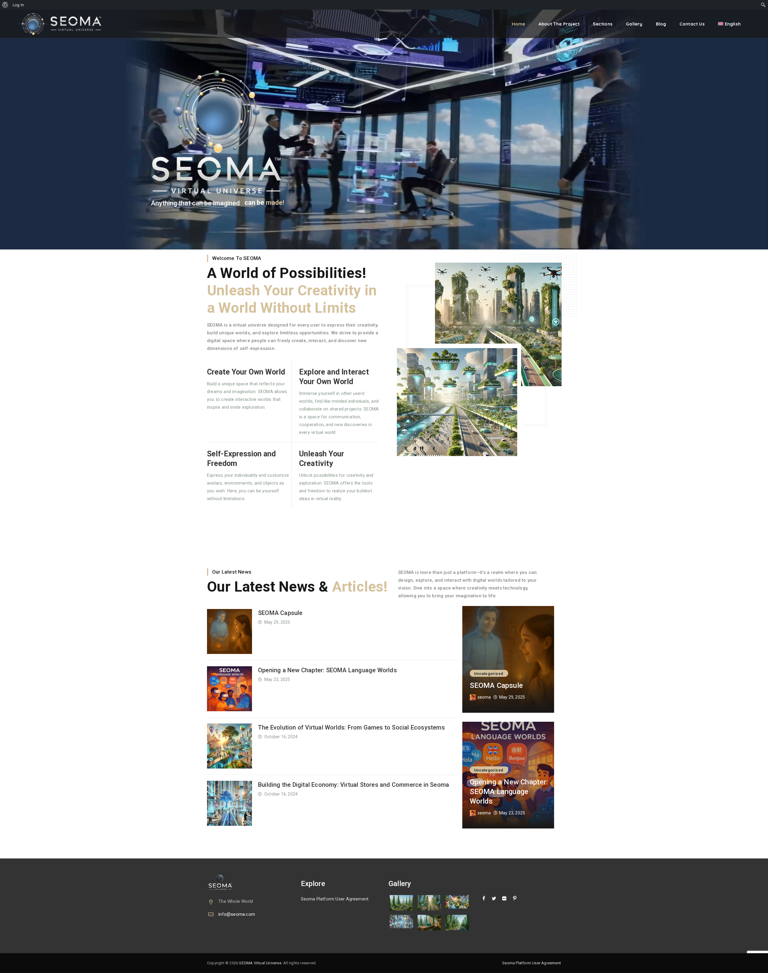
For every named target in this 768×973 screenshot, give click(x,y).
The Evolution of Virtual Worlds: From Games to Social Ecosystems (351, 727)
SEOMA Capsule (280, 612)
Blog (661, 24)
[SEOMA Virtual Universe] (64, 24)
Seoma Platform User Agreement (335, 899)
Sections (603, 24)
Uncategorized (488, 673)
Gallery (634, 24)
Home (518, 24)
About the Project (559, 24)
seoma (484, 697)
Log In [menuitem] (18, 4)
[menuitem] (5, 5)
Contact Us (692, 24)
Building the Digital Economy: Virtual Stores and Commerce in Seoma (353, 784)
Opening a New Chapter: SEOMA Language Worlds (327, 670)
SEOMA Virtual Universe (260, 963)
